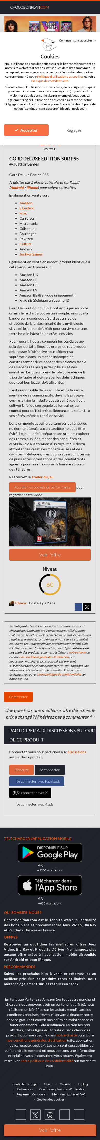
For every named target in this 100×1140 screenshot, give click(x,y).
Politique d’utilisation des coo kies (60, 76)
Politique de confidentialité (49, 81)
